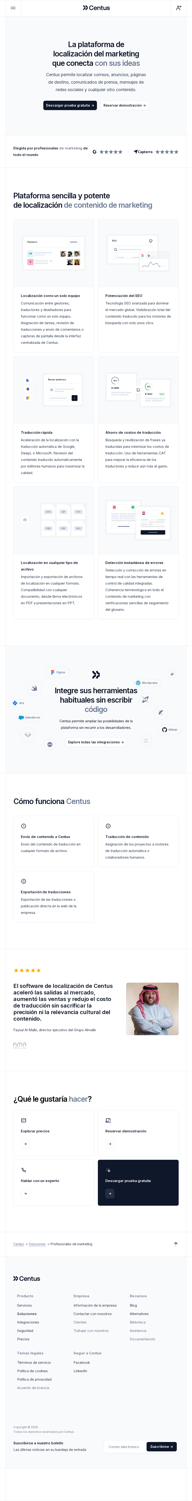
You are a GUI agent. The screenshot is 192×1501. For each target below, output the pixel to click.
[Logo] (26, 1278)
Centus (18, 1244)
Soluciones (37, 1244)
